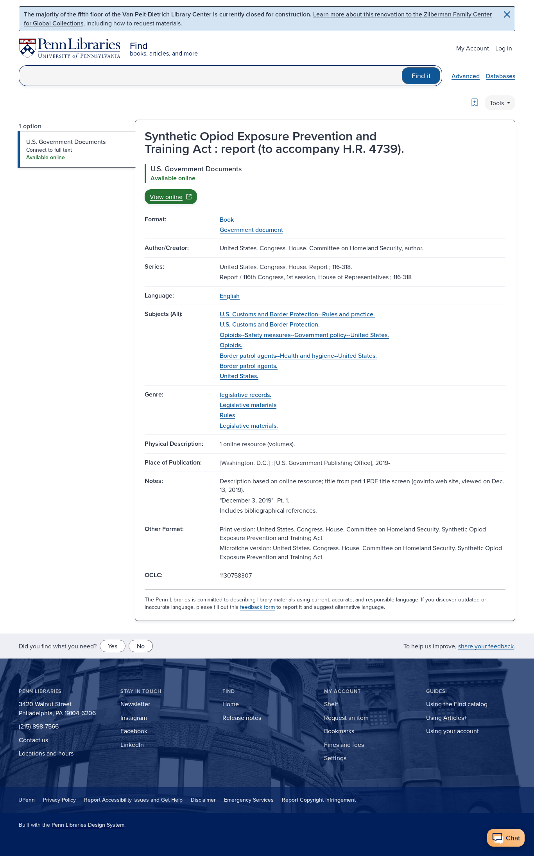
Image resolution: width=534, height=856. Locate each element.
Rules (227, 415)
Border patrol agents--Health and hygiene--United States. (298, 355)
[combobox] (210, 75)
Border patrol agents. (249, 365)
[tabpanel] (325, 184)
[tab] (77, 149)
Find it (421, 76)
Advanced (466, 76)
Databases (500, 76)
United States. (239, 375)
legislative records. (245, 394)
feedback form (257, 607)
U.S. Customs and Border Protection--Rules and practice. (297, 314)
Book (227, 219)
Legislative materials (248, 404)
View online (166, 196)
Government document (251, 229)
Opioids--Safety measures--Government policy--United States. (304, 334)
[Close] (507, 14)
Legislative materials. (249, 425)
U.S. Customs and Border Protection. (270, 324)
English (230, 295)
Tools (497, 103)
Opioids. (231, 345)
